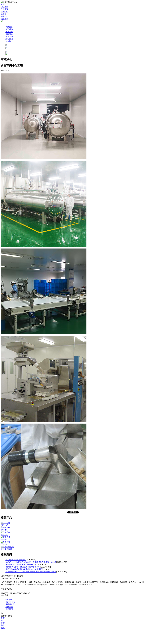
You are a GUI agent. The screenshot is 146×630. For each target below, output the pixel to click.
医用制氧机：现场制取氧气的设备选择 (20, 564)
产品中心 (9, 32)
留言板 (8, 41)
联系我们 (9, 36)
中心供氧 (9, 600)
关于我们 (9, 29)
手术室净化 (10, 602)
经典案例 (9, 39)
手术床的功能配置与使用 (15, 560)
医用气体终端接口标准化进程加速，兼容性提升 (24, 569)
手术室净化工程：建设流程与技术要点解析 (22, 567)
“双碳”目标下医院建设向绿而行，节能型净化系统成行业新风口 (30, 562)
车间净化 (9, 607)
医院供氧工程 (10, 604)
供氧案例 (9, 609)
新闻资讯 (9, 34)
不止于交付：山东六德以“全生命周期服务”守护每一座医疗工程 (30, 572)
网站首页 (9, 27)
